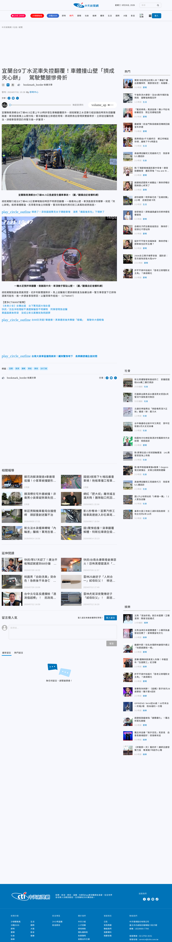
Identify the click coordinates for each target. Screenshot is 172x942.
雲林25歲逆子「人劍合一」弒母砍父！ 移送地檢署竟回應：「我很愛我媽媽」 (71, 582)
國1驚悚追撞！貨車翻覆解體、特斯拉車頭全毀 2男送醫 (71, 533)
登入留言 (110, 618)
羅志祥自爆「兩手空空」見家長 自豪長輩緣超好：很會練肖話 (128, 736)
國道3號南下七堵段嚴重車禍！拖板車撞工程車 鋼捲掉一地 (71, 482)
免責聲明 (82, 936)
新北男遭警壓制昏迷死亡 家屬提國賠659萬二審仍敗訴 (128, 382)
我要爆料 (108, 932)
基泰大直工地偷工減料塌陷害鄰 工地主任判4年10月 (128, 514)
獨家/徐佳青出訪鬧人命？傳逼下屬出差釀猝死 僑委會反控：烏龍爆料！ (128, 83)
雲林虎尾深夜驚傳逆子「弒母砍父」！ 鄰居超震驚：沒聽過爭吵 (71, 599)
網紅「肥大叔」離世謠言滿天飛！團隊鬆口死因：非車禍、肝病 (71, 499)
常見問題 (108, 925)
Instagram (148, 899)
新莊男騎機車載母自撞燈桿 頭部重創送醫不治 (12, 516)
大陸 (125, 16)
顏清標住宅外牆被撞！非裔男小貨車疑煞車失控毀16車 (12, 499)
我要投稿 (108, 936)
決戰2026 (53, 16)
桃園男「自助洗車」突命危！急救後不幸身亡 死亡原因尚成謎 (12, 582)
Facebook (144, 899)
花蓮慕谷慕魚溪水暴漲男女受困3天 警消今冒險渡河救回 (128, 397)
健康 (145, 696)
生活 (110, 16)
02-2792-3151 (145, 936)
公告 (106, 922)
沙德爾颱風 (37, 16)
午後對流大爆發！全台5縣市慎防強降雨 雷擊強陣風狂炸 (128, 98)
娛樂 (95, 16)
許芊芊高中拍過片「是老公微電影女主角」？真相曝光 (128, 273)
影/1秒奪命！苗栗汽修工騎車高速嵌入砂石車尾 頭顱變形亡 (71, 516)
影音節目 (56, 925)
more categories (150, 16)
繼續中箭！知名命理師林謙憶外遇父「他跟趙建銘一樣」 (128, 648)
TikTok (157, 899)
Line (152, 899)
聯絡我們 (108, 929)
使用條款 (82, 929)
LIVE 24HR (19, 16)
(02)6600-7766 (142, 929)
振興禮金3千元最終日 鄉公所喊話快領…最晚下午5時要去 (128, 142)
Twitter (140, 899)
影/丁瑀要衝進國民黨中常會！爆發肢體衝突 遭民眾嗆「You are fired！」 (128, 171)
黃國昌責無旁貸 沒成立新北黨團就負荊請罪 (26, 313)
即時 (64, 16)
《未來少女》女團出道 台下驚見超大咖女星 (26, 306)
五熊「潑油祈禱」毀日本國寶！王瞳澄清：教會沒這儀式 (128, 619)
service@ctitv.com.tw (148, 939)
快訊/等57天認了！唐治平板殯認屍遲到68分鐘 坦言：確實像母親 (12, 565)
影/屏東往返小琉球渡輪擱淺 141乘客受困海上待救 (128, 456)
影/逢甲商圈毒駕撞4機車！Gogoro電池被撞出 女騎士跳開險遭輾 (128, 470)
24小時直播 (57, 922)
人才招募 (82, 925)
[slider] (40, 105)
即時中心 (34, 92)
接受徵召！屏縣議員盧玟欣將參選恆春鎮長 (128, 215)
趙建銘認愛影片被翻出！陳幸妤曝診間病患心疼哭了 (128, 186)
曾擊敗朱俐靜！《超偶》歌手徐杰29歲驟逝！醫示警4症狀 (128, 692)
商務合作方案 (84, 939)
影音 (133, 16)
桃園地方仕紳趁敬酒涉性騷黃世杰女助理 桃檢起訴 (128, 441)
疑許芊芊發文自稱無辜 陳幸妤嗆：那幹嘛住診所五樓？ (128, 244)
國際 (118, 16)
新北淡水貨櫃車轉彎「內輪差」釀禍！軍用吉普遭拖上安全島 (12, 533)
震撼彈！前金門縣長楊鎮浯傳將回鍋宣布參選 (128, 127)
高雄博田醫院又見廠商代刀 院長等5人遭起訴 (128, 156)
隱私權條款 (83, 932)
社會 (87, 16)
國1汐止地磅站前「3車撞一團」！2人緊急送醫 (128, 499)
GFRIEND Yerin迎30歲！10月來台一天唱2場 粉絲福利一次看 (128, 706)
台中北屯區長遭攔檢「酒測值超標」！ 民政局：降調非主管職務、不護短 (12, 599)
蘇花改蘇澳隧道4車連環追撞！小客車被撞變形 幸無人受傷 (12, 482)
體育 (102, 16)
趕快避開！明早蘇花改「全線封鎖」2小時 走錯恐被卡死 (128, 200)
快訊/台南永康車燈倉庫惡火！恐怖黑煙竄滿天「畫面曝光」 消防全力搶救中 (71, 565)
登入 (157, 16)
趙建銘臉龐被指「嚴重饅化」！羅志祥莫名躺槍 (128, 721)
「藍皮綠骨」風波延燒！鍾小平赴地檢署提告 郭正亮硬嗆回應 (128, 112)
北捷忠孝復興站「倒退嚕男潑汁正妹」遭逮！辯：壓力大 (128, 412)
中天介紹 (82, 922)
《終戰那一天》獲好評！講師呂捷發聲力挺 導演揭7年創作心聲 (128, 750)
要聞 (79, 16)
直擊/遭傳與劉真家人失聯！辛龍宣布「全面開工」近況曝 (128, 662)
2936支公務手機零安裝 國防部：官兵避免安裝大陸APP (128, 259)
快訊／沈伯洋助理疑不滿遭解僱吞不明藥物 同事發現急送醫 (35, 309)
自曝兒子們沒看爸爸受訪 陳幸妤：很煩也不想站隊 (128, 229)
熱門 (71, 16)
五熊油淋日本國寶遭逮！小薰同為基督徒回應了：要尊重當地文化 (128, 633)
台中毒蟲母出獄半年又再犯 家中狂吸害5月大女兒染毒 (128, 426)
